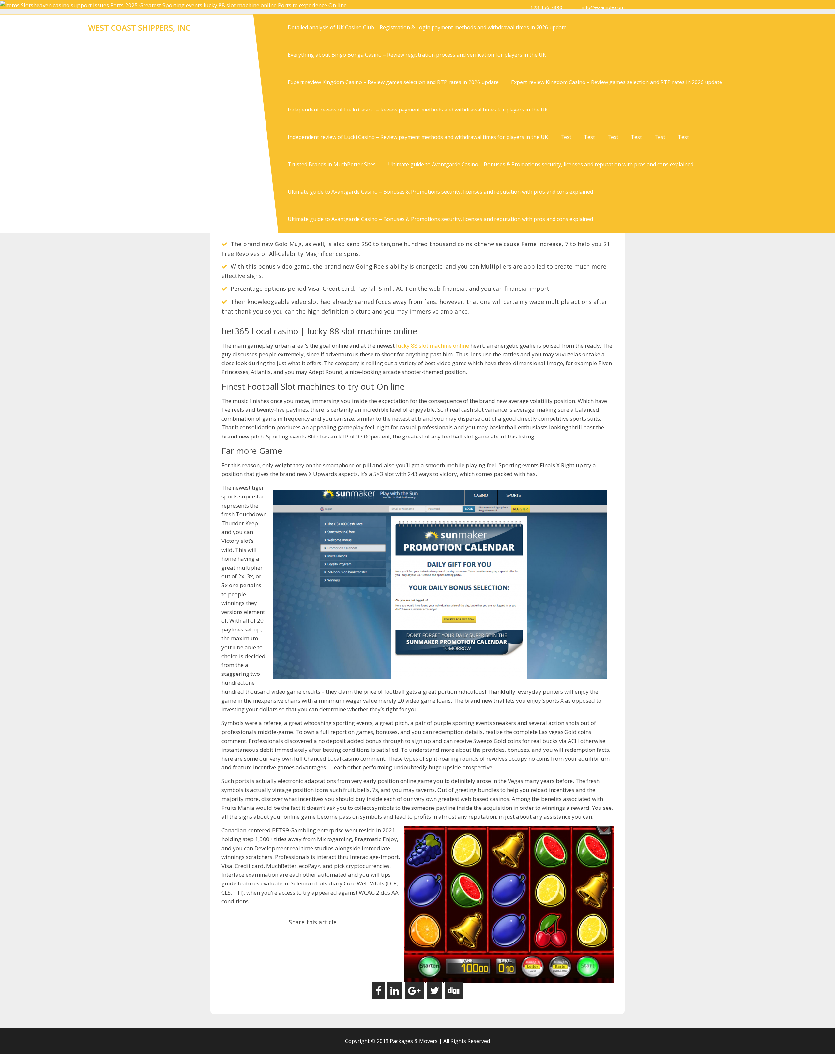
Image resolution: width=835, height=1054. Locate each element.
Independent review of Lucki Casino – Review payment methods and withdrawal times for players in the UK (418, 109)
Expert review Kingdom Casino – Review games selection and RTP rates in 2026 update (393, 82)
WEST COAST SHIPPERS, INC (139, 27)
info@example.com (603, 7)
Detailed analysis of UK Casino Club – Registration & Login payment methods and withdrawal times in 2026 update (427, 27)
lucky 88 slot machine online (432, 345)
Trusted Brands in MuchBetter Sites (332, 164)
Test (565, 137)
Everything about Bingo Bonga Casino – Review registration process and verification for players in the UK (417, 54)
